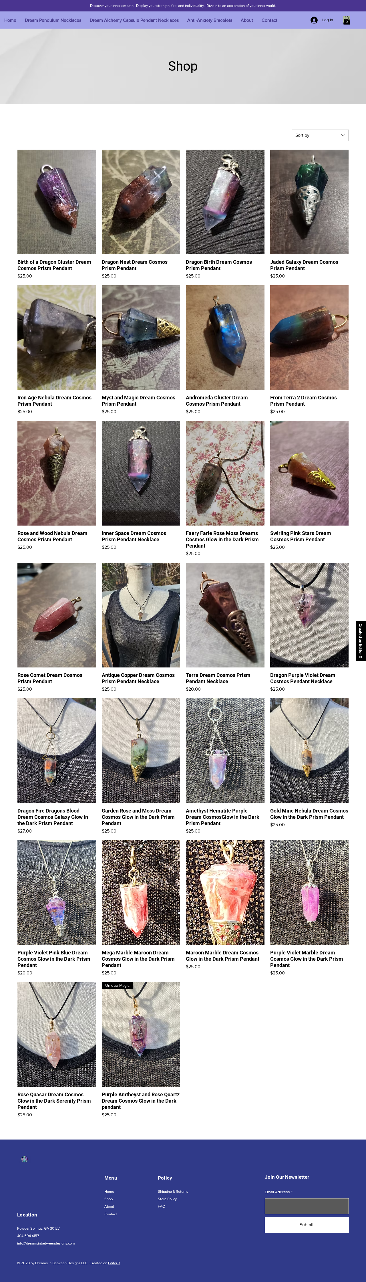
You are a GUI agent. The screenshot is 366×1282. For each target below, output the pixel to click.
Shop (108, 1199)
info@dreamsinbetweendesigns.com (46, 1243)
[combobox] (320, 135)
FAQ (161, 1206)
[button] (346, 20)
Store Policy (167, 1199)
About (109, 1206)
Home (109, 1191)
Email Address (277, 1192)
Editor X (114, 1263)
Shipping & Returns (173, 1191)
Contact (110, 1214)
